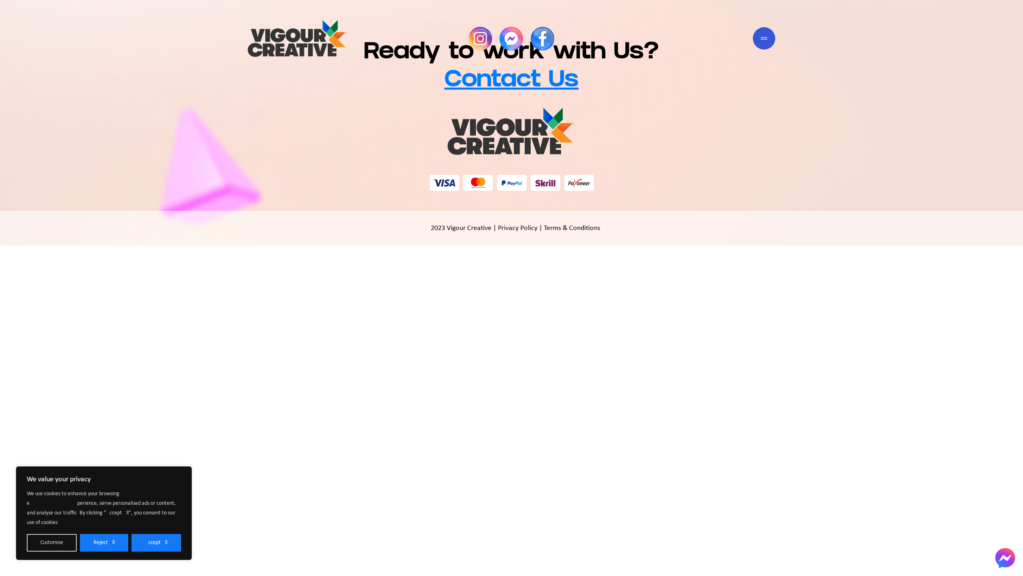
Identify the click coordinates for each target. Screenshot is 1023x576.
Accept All (156, 543)
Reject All (104, 543)
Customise (51, 543)
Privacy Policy (517, 228)
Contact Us (511, 82)
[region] (104, 513)
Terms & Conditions (572, 228)
